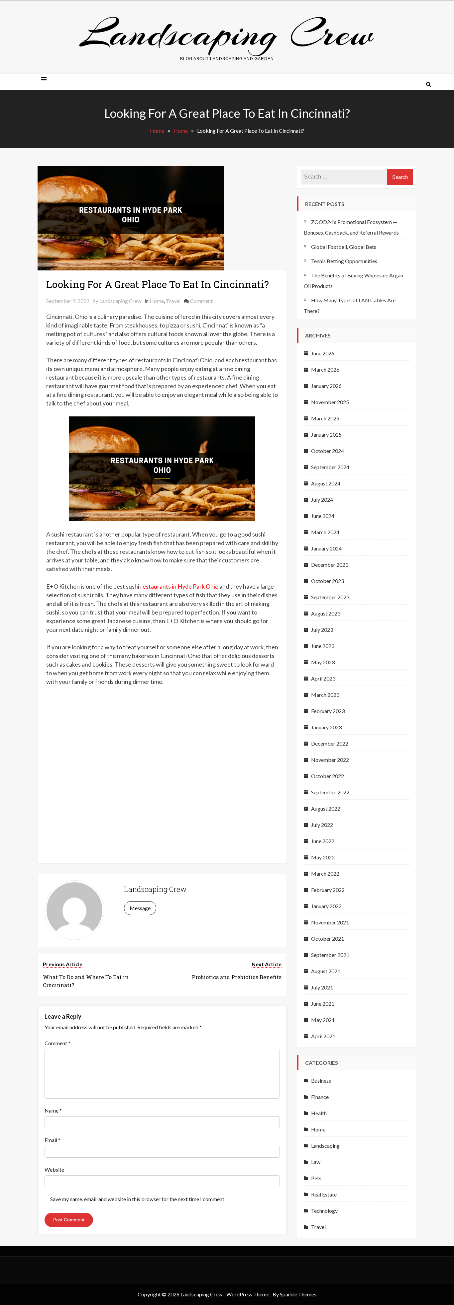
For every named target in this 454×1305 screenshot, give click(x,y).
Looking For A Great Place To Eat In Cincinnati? (157, 284)
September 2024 (330, 467)
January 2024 (326, 548)
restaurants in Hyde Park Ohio (179, 586)
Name (53, 1110)
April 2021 (323, 1036)
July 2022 (322, 825)
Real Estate (324, 1194)
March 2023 (325, 694)
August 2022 (325, 808)
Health (319, 1113)
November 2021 (330, 922)
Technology (324, 1210)
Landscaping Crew (227, 33)
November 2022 (330, 760)
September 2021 (330, 955)
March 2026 (325, 369)
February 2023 (328, 711)
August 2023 (325, 613)
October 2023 (327, 581)
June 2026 (322, 353)
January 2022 (326, 906)
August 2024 (325, 483)
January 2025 (326, 434)
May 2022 (323, 857)
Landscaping (325, 1145)
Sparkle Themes (298, 1294)
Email (52, 1140)
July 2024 (322, 499)
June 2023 (322, 646)
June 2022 (322, 841)
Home (157, 301)
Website (54, 1169)
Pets (316, 1178)
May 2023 (323, 662)
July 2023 (322, 629)
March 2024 (325, 532)
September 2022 (330, 792)
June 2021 (322, 1003)
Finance (320, 1097)
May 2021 (323, 1020)
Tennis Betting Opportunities (344, 261)
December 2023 (329, 564)
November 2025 (330, 402)
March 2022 (325, 873)
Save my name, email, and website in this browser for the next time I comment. (137, 1199)
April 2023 (323, 678)
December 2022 (329, 743)
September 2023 (330, 597)
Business (321, 1080)
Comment (201, 301)
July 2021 (322, 987)
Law (315, 1162)
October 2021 (327, 938)
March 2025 (325, 418)
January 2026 (326, 386)
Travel (173, 301)
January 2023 (326, 727)
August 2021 (325, 971)
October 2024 (327, 451)
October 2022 (327, 776)
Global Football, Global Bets (343, 247)
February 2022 (328, 890)
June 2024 (322, 516)
